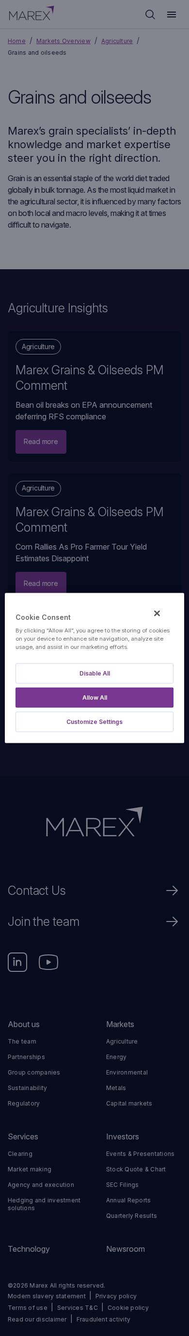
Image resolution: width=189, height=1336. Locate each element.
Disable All (94, 673)
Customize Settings (94, 721)
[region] (95, 668)
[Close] (157, 613)
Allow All (94, 697)
